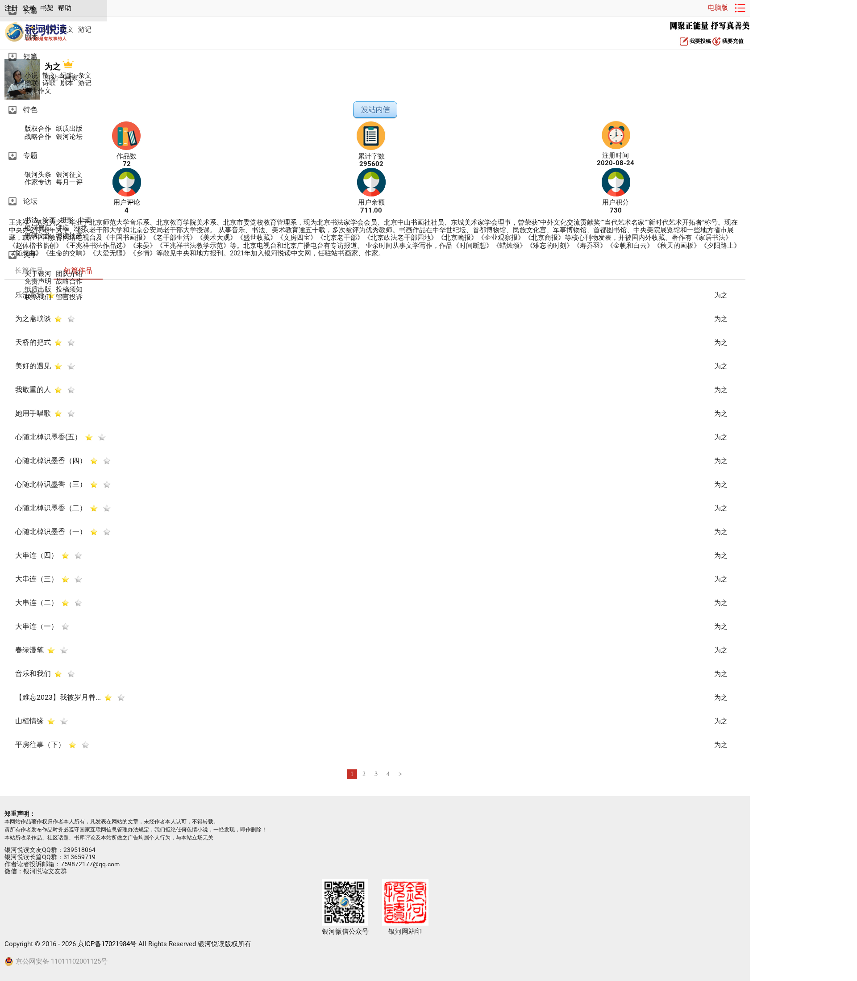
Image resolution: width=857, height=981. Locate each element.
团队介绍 (69, 274)
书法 (31, 220)
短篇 (30, 56)
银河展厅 (38, 228)
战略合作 (38, 137)
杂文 (85, 75)
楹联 (31, 83)
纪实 (49, 29)
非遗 (85, 220)
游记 (85, 29)
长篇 (30, 10)
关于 (30, 254)
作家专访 (38, 182)
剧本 (31, 37)
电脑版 (718, 8)
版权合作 (38, 129)
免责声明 (38, 281)
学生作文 (38, 91)
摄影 (67, 220)
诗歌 (49, 83)
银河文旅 (38, 236)
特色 (30, 109)
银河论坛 (69, 137)
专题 (30, 155)
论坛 (30, 201)
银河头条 (38, 175)
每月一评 (69, 182)
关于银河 (38, 274)
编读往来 (69, 236)
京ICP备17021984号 (107, 944)
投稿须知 (69, 289)
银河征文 (69, 175)
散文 (67, 29)
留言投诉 (69, 297)
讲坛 (62, 228)
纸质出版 (69, 129)
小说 (31, 29)
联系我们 (38, 297)
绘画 (49, 220)
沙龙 (80, 228)
